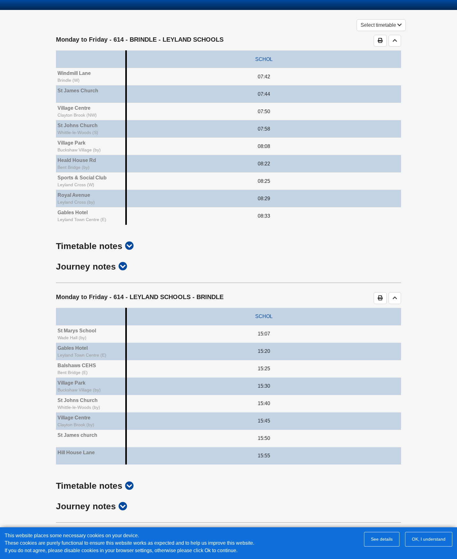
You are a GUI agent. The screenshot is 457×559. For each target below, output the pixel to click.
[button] (129, 246)
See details (382, 539)
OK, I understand (428, 539)
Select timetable (379, 25)
